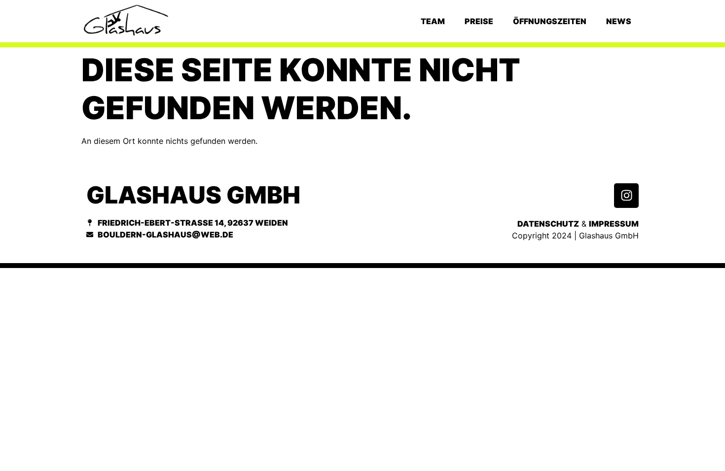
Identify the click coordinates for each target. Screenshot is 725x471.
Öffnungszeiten (549, 21)
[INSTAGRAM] (626, 195)
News (618, 21)
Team (433, 21)
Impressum (614, 224)
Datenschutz (548, 224)
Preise (479, 21)
